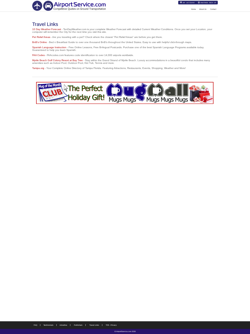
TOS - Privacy (111, 325)
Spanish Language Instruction (49, 47)
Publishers (78, 325)
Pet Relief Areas (41, 37)
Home (193, 9)
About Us (203, 9)
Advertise (63, 325)
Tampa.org (38, 68)
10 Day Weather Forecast (46, 29)
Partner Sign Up (208, 2)
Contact (213, 9)
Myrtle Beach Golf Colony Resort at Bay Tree (57, 60)
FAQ (35, 325)
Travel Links (94, 325)
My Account (189, 2)
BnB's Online (39, 42)
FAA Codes (38, 55)
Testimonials (48, 325)
